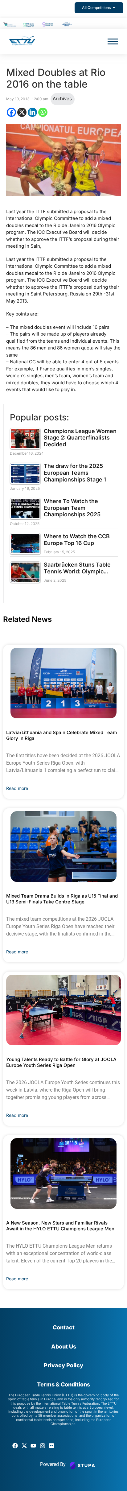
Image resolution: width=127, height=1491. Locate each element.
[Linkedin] (32, 112)
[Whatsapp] (42, 112)
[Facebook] (11, 112)
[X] (22, 112)
